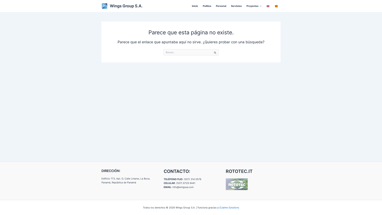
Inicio (195, 5)
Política (207, 5)
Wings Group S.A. (126, 6)
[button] (259, 6)
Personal (221, 5)
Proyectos (252, 5)
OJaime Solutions (229, 207)
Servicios (236, 5)
